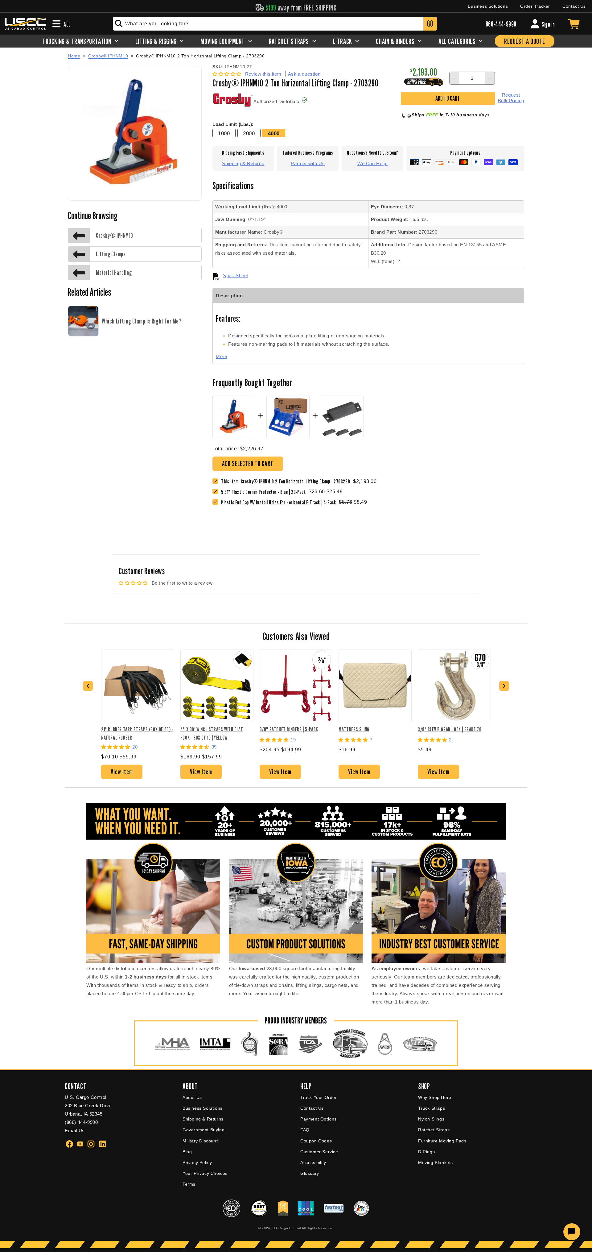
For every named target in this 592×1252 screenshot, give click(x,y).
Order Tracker (535, 6)
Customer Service (319, 1151)
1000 (224, 133)
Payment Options (318, 1118)
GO (430, 23)
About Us (192, 1097)
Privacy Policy (197, 1162)
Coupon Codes (316, 1140)
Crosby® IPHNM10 (108, 55)
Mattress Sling (354, 729)
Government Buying (203, 1129)
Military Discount (200, 1140)
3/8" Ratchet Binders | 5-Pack (289, 729)
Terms (189, 1184)
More (221, 356)
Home (74, 55)
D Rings (426, 1151)
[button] (227, 74)
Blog (187, 1151)
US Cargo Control (287, 1228)
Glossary (309, 1173)
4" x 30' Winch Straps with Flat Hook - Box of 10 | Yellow (211, 733)
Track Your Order (318, 1097)
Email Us (75, 1130)
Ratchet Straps (434, 1129)
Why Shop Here (434, 1097)
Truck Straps (431, 1108)
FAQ (305, 1129)
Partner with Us (308, 163)
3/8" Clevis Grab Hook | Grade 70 (449, 729)
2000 (249, 133)
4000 (274, 133)
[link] (265, 491)
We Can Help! (372, 163)
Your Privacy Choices (205, 1173)
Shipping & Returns (243, 163)
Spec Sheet (235, 275)
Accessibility (313, 1162)
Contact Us (574, 6)
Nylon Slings (431, 1118)
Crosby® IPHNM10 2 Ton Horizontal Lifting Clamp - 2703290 (200, 56)
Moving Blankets (435, 1162)
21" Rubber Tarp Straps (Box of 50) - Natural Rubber (137, 733)
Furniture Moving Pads (442, 1140)
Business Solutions (488, 6)
